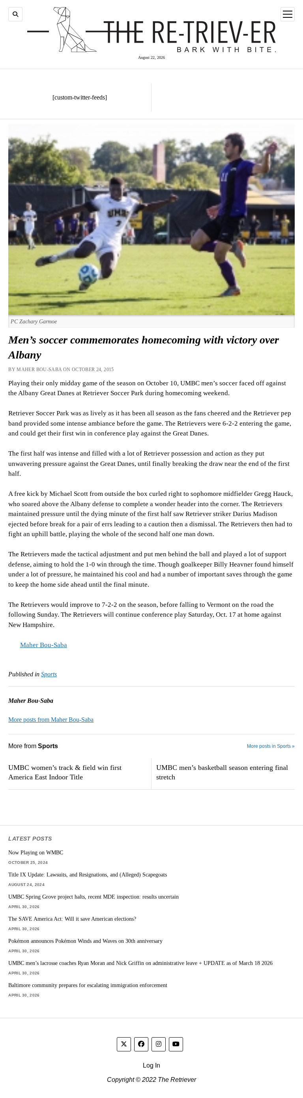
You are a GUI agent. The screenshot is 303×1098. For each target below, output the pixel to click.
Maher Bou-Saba (43, 645)
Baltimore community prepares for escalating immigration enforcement (87, 985)
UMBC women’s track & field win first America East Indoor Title (65, 772)
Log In (151, 1065)
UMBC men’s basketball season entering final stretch (222, 772)
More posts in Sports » (271, 746)
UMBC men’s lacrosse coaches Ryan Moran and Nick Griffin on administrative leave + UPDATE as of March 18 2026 (140, 963)
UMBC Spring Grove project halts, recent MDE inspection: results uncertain (93, 896)
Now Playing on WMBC (35, 852)
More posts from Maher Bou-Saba (51, 719)
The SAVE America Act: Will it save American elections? (72, 919)
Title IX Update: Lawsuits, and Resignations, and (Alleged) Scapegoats (87, 874)
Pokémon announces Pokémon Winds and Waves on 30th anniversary (85, 941)
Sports (49, 674)
